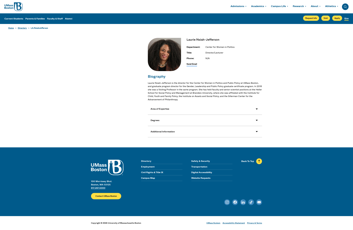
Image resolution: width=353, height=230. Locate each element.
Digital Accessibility (201, 172)
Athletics (330, 6)
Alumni (68, 18)
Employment (148, 166)
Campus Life (278, 6)
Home (11, 28)
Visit (325, 18)
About (314, 6)
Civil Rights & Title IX (152, 172)
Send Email (192, 64)
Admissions (237, 6)
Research (298, 6)
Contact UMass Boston (106, 196)
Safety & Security (200, 161)
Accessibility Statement (234, 223)
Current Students (13, 18)
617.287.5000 (98, 188)
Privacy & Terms (254, 223)
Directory (22, 28)
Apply (337, 18)
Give (346, 18)
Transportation (199, 166)
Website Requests (200, 178)
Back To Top (247, 161)
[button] (205, 108)
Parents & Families (35, 18)
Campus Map (148, 178)
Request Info (311, 18)
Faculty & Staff (55, 18)
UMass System (213, 223)
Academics (257, 6)
